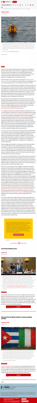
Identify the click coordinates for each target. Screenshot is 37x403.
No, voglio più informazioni (14, 401)
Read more (18, 306)
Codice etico (7, 389)
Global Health (3, 292)
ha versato (33, 179)
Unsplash (16, 51)
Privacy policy (3, 389)
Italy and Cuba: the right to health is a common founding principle (16, 317)
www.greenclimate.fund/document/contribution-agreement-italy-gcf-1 (17, 188)
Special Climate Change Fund (17, 191)
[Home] (7, 1)
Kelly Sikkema (12, 51)
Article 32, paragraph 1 (6, 366)
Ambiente (2, 66)
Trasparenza (11, 389)
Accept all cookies (25, 401)
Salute (2, 363)
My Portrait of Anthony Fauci (9, 249)
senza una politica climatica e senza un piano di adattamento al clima (16, 114)
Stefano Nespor (5, 12)
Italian (11, 308)
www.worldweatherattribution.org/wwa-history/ (12, 108)
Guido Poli (4, 252)
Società (5, 363)
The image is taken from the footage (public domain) (16, 286)
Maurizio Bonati (5, 322)
